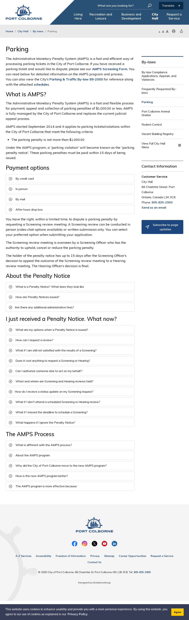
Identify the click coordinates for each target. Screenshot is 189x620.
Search (149, 5)
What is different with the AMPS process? (43, 445)
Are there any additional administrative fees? (44, 307)
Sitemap (109, 556)
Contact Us (94, 562)
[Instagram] (84, 543)
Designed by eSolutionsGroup (94, 582)
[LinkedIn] (114, 543)
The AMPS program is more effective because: (46, 486)
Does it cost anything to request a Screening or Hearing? (52, 360)
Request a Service (162, 556)
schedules (41, 84)
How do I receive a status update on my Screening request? (54, 391)
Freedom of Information (71, 556)
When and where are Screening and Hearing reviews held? (54, 381)
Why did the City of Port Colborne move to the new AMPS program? (61, 465)
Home (9, 31)
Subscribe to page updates (165, 227)
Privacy (95, 556)
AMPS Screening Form (109, 69)
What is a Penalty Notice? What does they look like (49, 286)
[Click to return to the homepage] (24, 12)
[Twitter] (94, 543)
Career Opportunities (132, 556)
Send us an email (154, 207)
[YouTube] (104, 543)
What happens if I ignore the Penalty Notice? (45, 422)
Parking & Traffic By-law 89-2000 (76, 79)
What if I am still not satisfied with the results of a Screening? (56, 350)
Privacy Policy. (78, 614)
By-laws (38, 31)
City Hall (23, 31)
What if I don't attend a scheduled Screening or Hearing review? (57, 402)
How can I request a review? (34, 340)
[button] (179, 145)
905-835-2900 (162, 202)
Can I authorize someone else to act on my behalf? (49, 371)
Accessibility (43, 556)
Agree (177, 612)
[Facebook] (74, 543)
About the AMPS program (32, 455)
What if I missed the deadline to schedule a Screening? (51, 412)
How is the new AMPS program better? (41, 476)
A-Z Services (23, 556)
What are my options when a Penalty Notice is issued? (51, 330)
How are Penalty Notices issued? (37, 297)
